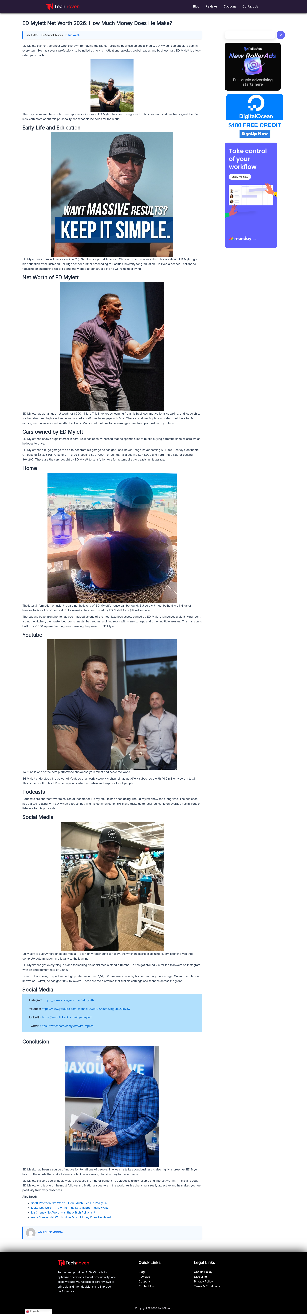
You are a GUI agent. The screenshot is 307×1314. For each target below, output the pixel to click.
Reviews (211, 6)
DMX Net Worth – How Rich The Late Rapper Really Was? (69, 1207)
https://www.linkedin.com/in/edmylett (67, 1017)
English (34, 1311)
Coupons (230, 6)
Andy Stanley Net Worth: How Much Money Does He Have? (71, 1217)
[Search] (281, 35)
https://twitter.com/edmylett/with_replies (66, 1026)
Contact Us (250, 6)
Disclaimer (201, 1276)
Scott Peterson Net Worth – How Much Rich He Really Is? (69, 1203)
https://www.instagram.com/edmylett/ (69, 1000)
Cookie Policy (203, 1272)
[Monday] (251, 195)
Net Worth (73, 34)
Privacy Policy (203, 1281)
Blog (196, 6)
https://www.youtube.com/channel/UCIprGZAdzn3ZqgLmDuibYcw (86, 1008)
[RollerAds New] (253, 67)
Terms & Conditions (207, 1286)
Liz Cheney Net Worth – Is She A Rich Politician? (63, 1212)
